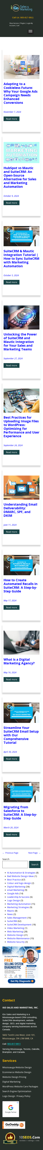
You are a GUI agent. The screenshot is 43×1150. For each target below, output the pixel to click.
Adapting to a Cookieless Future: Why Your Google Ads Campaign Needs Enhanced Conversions (21, 93)
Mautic (10, 910)
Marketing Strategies (18, 907)
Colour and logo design (19, 883)
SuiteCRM (12, 921)
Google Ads (13, 893)
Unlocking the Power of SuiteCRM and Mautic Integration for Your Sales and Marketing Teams (20, 341)
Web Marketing (15, 931)
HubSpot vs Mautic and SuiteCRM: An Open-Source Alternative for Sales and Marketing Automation (20, 177)
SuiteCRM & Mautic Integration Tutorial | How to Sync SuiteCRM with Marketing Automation (21, 258)
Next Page (34, 853)
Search (5, 859)
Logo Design (13, 900)
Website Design (15, 935)
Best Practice (14, 879)
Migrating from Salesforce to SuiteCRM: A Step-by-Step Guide (20, 812)
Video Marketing (15, 928)
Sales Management (17, 917)
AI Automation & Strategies (21, 872)
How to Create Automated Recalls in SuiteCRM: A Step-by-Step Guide (21, 585)
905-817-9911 (14, 1043)
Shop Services (14, 23)
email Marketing (15, 890)
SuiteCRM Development (19, 924)
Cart (17, 26)
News (10, 914)
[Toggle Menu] (30, 32)
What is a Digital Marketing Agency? (19, 661)
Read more (12, 119)
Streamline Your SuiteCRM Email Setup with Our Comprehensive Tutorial (21, 735)
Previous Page (10, 853)
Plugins (22, 23)
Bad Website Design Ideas (20, 876)
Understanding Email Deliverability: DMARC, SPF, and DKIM (20, 509)
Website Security (16, 941)
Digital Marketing (16, 886)
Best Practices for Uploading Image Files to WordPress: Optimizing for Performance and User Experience (21, 426)
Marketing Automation (19, 903)
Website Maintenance (18, 938)
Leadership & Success (18, 896)
